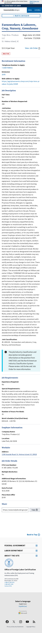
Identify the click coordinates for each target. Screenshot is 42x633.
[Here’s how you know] (21, 2)
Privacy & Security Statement (15, 626)
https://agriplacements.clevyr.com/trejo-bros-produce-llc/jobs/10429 (20, 82)
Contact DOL (8, 586)
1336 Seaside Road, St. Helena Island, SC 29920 (19, 454)
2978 (3, 74)
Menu (30, 10)
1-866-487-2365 (8, 584)
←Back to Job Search (21, 16)
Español (38, 10)
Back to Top (32, 534)
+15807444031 (7, 68)
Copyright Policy (30, 626)
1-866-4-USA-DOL (9, 582)
